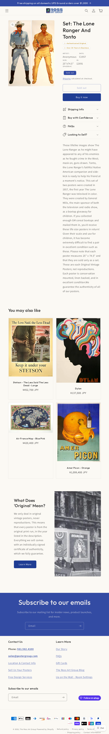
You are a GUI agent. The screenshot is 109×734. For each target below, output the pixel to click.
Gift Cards (61, 663)
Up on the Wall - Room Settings (74, 677)
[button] (7, 10)
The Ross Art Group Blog (70, 670)
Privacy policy (78, 729)
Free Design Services (20, 677)
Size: (65, 60)
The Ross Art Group (28, 729)
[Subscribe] (80, 626)
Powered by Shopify (45, 729)
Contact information (92, 732)
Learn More (25, 564)
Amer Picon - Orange (78, 467)
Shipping (67, 78)
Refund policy (63, 729)
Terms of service (94, 729)
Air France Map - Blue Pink (30, 438)
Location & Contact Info (22, 663)
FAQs (59, 656)
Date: (81, 53)
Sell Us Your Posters (20, 670)
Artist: (66, 53)
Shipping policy (73, 732)
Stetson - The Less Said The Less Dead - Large (30, 384)
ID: (77, 60)
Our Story (61, 649)
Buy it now (82, 97)
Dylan (78, 388)
